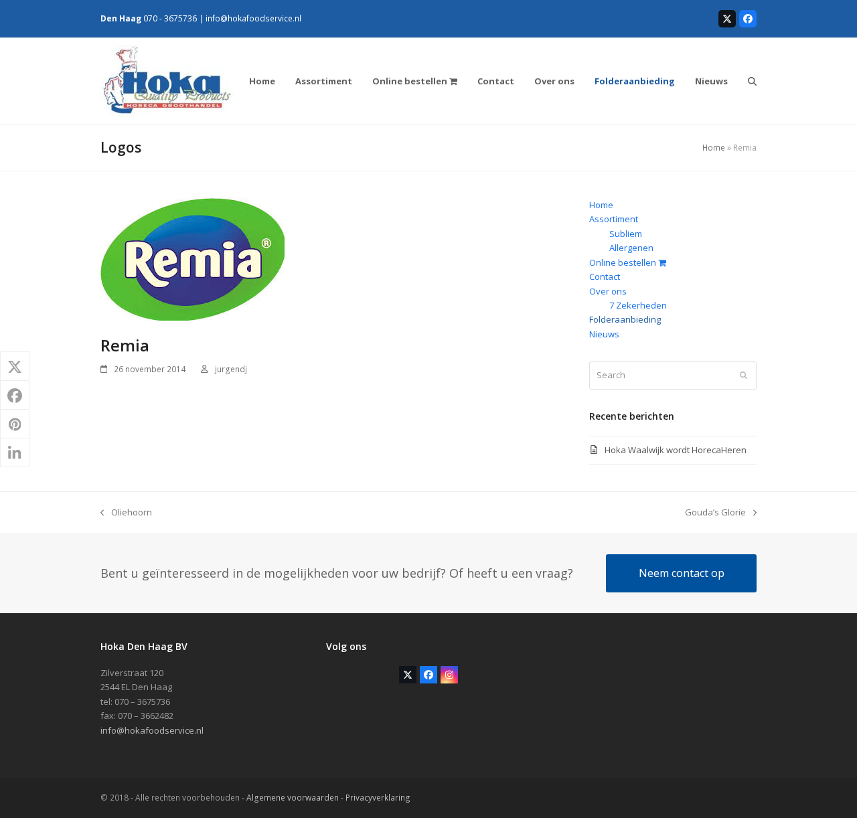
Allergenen (631, 248)
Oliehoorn (126, 512)
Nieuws (604, 334)
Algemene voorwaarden (292, 797)
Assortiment (613, 219)
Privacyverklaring (377, 797)
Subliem (625, 234)
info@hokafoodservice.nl (253, 18)
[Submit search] (743, 375)
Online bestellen (623, 262)
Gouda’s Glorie (715, 512)
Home (713, 147)
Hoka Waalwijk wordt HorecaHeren (676, 450)
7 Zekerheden (638, 305)
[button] (752, 81)
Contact (604, 276)
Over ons (608, 291)
